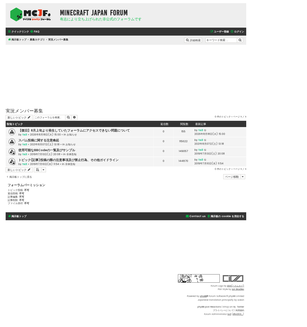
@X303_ (238, 314)
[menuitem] (34, 32)
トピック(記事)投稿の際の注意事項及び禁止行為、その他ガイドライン (68, 160)
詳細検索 (195, 40)
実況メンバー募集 (24, 110)
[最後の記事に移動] (205, 130)
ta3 (24, 134)
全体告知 (71, 154)
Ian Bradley (238, 289)
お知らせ (72, 134)
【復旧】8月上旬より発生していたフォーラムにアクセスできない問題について (74, 130)
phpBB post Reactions (209, 306)
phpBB (203, 296)
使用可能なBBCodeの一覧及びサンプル (46, 150)
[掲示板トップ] (32, 14)
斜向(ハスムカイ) (235, 285)
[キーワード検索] (240, 40)
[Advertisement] (126, 74)
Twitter (240, 306)
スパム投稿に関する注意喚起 (38, 140)
